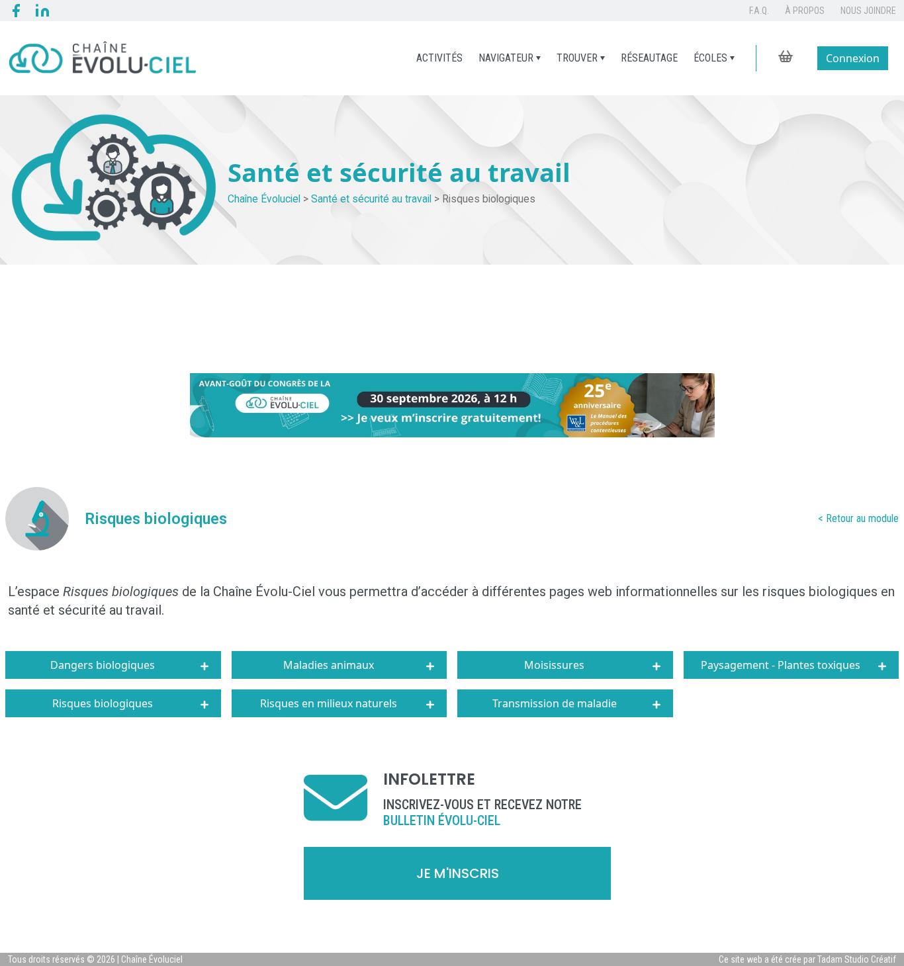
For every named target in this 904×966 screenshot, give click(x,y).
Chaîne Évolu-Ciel (262, 591)
